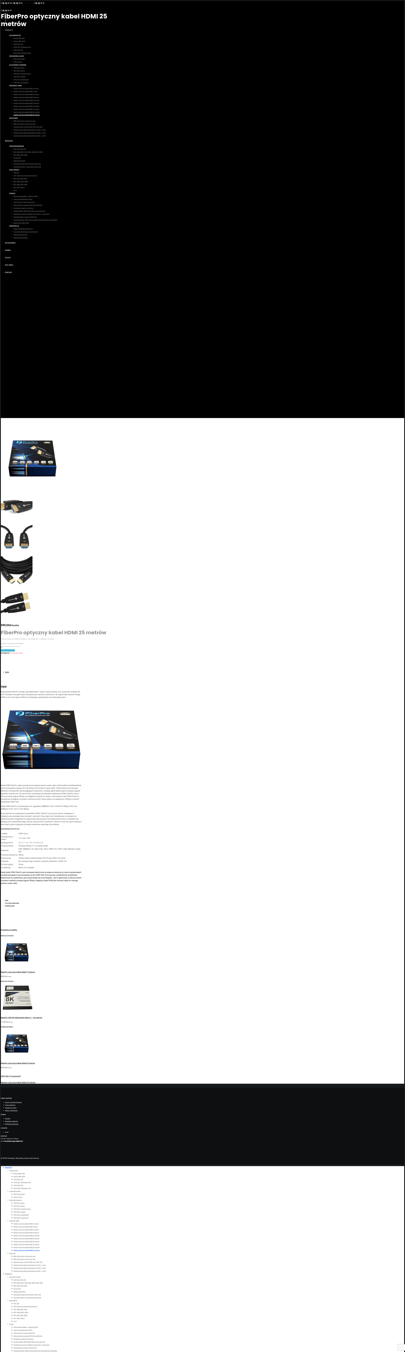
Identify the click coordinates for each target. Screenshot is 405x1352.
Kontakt (7, 1118)
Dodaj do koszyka (7, 650)
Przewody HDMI (16, 653)
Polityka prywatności (12, 1124)
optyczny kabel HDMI (12, 903)
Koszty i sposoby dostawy (13, 1102)
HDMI (6, 900)
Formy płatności (10, 1105)
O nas (6, 1132)
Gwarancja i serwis (10, 1108)
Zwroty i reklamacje (11, 1110)
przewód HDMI (9, 906)
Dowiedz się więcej (7, 1027)
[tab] (204, 672)
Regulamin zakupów (11, 1121)
